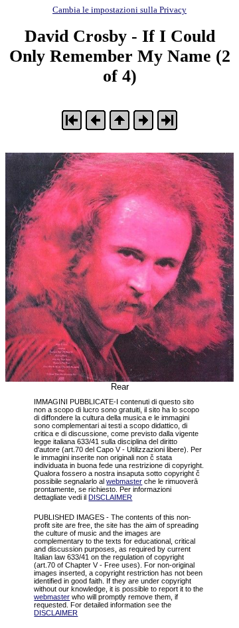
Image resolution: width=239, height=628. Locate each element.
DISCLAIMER (110, 497)
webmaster (124, 481)
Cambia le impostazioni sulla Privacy (119, 10)
